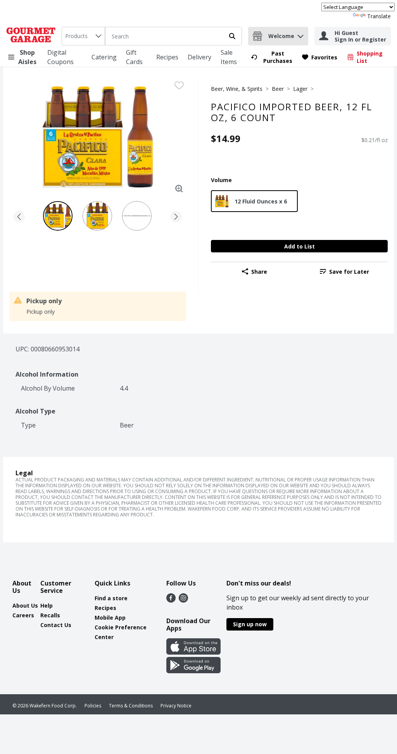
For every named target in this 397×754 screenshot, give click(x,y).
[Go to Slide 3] (136, 215)
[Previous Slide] (19, 215)
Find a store (111, 598)
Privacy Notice (176, 705)
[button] (300, 34)
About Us (25, 605)
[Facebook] (171, 600)
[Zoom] (179, 189)
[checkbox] (179, 85)
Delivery (199, 57)
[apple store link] (193, 652)
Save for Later (349, 271)
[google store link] (193, 671)
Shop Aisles (27, 57)
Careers (23, 615)
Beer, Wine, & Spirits (236, 88)
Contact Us (55, 625)
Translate (379, 16)
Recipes (167, 57)
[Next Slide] (176, 215)
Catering (104, 57)
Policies (93, 705)
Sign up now (250, 624)
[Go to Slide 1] (57, 215)
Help (46, 605)
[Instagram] (183, 600)
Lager (300, 88)
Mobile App (110, 617)
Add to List (299, 246)
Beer (278, 88)
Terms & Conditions (131, 705)
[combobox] (83, 36)
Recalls (50, 615)
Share (259, 271)
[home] (32, 36)
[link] (273, 57)
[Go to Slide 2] (97, 215)
